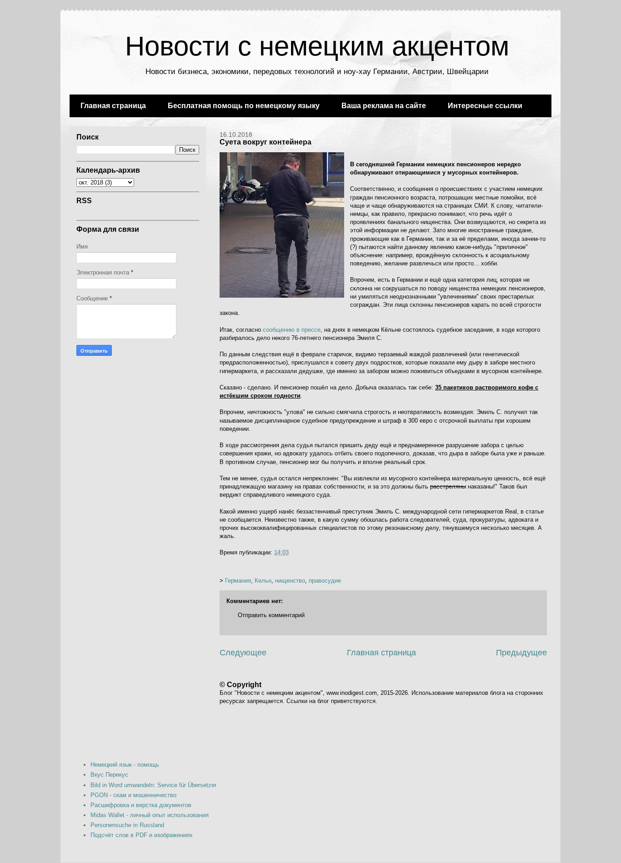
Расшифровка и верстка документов (140, 805)
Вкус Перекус (109, 774)
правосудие (325, 580)
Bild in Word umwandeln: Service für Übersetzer (153, 785)
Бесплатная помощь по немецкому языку (244, 106)
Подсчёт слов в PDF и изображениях (141, 835)
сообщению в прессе (292, 329)
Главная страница (113, 106)
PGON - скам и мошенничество (133, 795)
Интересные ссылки (485, 106)
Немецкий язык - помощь (124, 764)
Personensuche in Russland (127, 825)
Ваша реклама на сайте (383, 106)
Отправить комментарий (271, 615)
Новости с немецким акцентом (317, 46)
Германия (238, 580)
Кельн (263, 580)
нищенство (290, 580)
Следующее (243, 652)
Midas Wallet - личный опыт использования (149, 815)
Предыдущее (521, 652)
